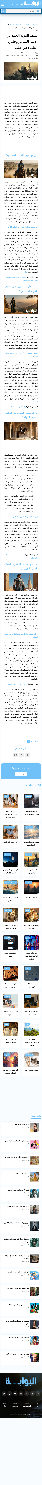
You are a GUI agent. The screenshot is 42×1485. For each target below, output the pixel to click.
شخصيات (27, 24)
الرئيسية (35, 24)
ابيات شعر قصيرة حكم (18, 407)
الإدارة (27, 938)
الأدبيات (6, 1024)
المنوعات (28, 968)
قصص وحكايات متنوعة (10, 882)
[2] (37, 401)
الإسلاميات (28, 882)
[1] (25, 272)
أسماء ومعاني (29, 827)
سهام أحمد (27, 53)
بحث (4, 11)
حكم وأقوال (28, 854)
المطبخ (27, 910)
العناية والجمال (29, 1055)
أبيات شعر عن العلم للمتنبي (16, 684)
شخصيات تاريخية (15, 24)
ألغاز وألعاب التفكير (9, 827)
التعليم (6, 796)
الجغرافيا (7, 1055)
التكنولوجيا (28, 796)
